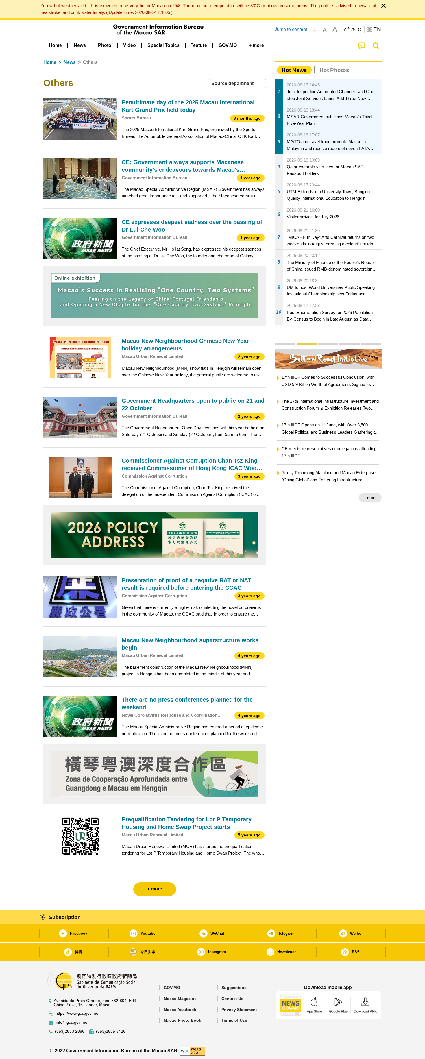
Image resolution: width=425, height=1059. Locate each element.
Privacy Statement (239, 1009)
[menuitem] (79, 45)
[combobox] (237, 83)
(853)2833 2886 (69, 1031)
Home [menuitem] (55, 45)
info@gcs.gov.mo (71, 1022)
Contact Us (232, 998)
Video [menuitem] (129, 45)
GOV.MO (172, 987)
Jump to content (291, 29)
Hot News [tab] (294, 70)
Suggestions (234, 987)
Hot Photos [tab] (334, 70)
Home (49, 62)
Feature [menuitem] (198, 45)
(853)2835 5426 (110, 1031)
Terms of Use (234, 1020)
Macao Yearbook (180, 1009)
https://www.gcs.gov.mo (77, 1013)
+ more (301, 497)
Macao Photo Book (182, 1020)
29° (355, 29)
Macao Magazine (180, 998)
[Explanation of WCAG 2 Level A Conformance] (192, 1050)
